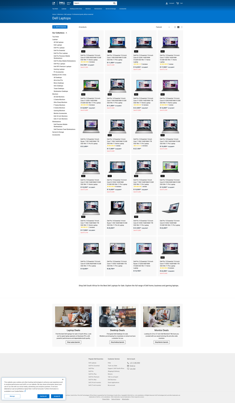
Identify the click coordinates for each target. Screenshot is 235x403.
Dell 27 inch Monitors (60, 119)
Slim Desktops (58, 86)
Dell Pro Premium (94, 377)
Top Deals (55, 8)
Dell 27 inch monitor (95, 385)
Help (109, 363)
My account (111, 385)
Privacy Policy (106, 399)
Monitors (88, 8)
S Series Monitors (59, 99)
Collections (60, 14)
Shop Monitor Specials (161, 342)
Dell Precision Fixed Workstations (64, 129)
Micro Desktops (59, 83)
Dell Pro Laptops (59, 48)
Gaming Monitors (59, 110)
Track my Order (112, 366)
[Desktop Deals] (117, 316)
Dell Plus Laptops (59, 64)
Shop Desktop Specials (117, 342)
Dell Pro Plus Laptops (61, 53)
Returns (110, 374)
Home (54, 14)
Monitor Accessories (60, 113)
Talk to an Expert (113, 377)
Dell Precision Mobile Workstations (60, 125)
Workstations (98, 8)
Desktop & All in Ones (76, 8)
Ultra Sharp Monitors (60, 102)
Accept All (57, 396)
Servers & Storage (111, 8)
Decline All (43, 396)
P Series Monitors (59, 105)
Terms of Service (115, 399)
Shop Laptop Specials (73, 342)
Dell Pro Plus (92, 374)
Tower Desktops (59, 88)
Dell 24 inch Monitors (60, 116)
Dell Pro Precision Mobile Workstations (62, 57)
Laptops (64, 8)
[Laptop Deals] (73, 316)
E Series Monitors (59, 108)
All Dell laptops (58, 42)
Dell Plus (91, 368)
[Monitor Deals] (161, 316)
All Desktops (58, 77)
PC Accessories (59, 72)
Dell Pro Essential (61, 27)
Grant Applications (113, 382)
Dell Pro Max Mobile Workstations (65, 61)
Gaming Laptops (59, 69)
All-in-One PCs (58, 80)
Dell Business (112, 379)
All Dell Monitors (59, 97)
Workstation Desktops (61, 91)
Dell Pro (91, 371)
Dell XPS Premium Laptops (62, 66)
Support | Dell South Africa (116, 368)
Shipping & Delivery (114, 371)
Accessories (122, 8)
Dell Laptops (67, 14)
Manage (12, 396)
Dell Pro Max (92, 379)
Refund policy (125, 399)
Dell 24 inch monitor (95, 382)
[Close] (63, 379)
